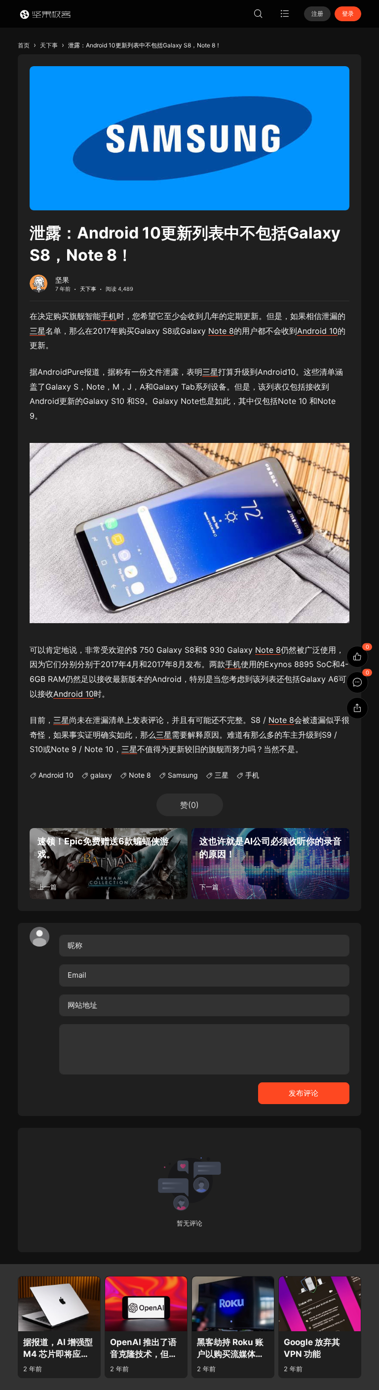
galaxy (101, 775)
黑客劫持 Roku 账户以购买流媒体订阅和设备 (230, 1348)
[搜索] (258, 13)
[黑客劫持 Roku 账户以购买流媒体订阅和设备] (233, 1303)
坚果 (62, 280)
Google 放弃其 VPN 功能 (312, 1348)
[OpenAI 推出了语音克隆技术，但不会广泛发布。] (146, 1303)
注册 (317, 13)
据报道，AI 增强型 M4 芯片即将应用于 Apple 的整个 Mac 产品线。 (58, 1348)
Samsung (183, 775)
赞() (189, 805)
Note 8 (221, 331)
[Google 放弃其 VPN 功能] (320, 1303)
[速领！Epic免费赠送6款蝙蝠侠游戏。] (109, 863)
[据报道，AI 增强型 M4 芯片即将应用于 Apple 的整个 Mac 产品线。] (59, 1303)
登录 (348, 13)
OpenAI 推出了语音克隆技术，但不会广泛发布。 (143, 1348)
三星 (37, 331)
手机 (108, 316)
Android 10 (317, 331)
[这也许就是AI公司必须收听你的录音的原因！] (270, 863)
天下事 (88, 288)
